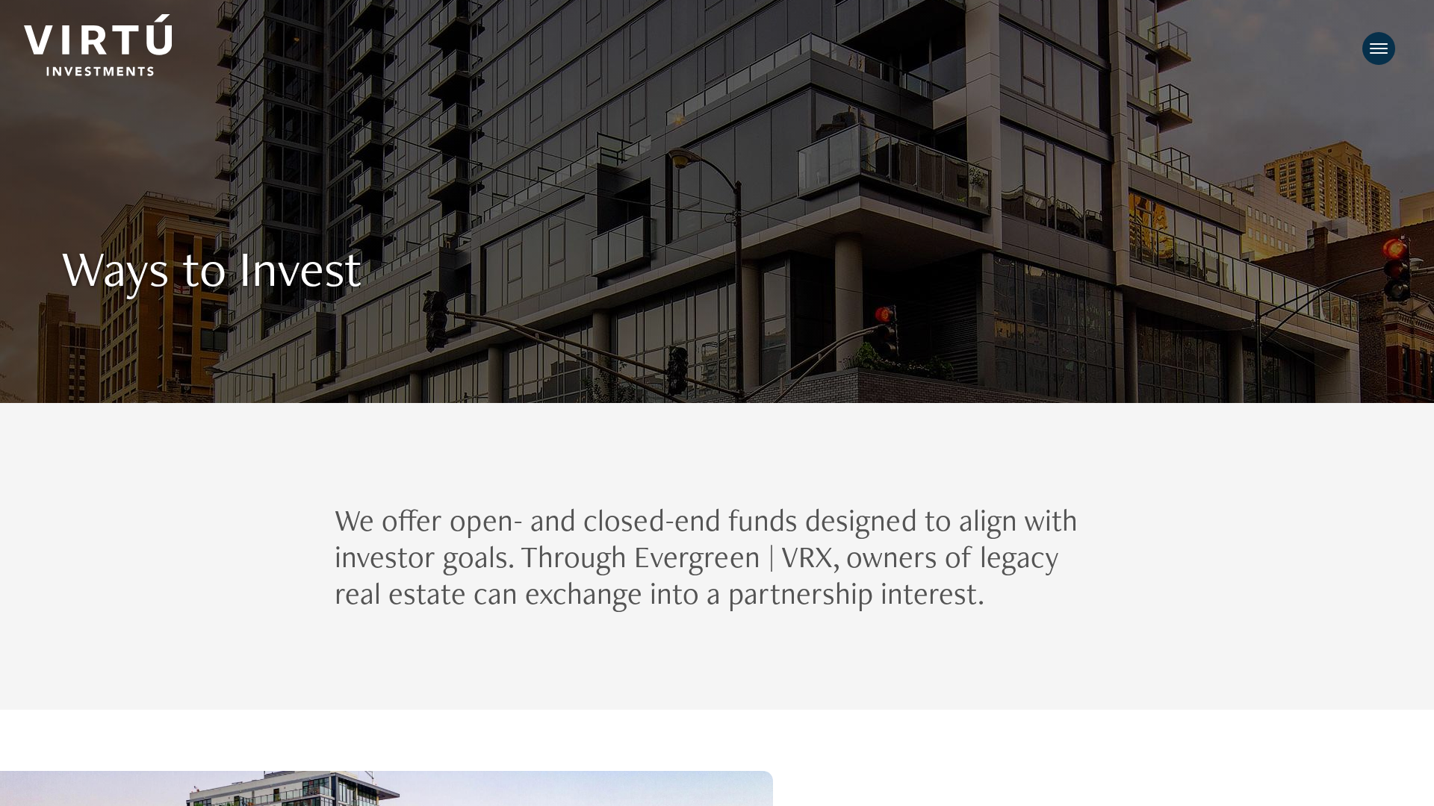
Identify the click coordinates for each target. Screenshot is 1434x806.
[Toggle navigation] (1379, 48)
